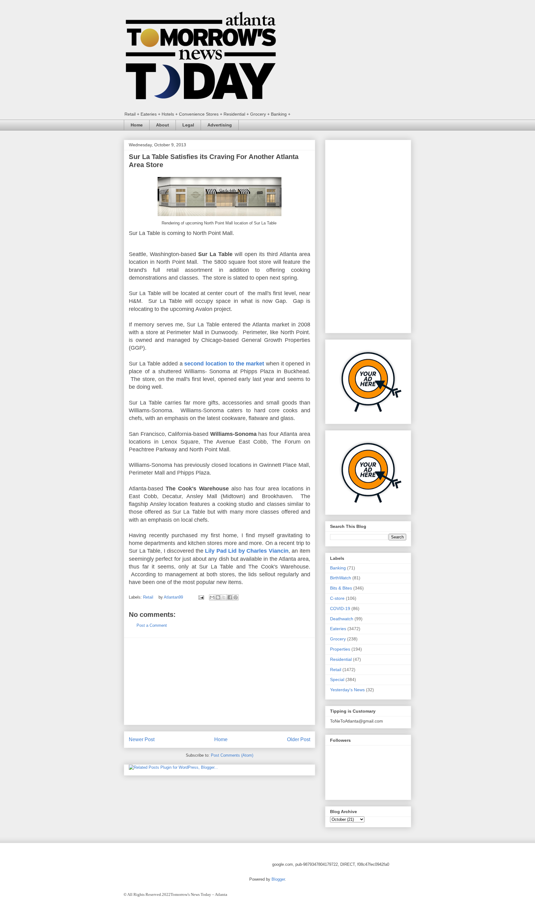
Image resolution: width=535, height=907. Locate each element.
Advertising (219, 124)
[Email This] (212, 597)
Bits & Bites (341, 588)
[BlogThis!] (218, 597)
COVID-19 (340, 608)
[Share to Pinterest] (236, 597)
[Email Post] (200, 597)
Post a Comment (152, 625)
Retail (148, 597)
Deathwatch (341, 618)
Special (337, 679)
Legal (188, 124)
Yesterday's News (347, 689)
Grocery (338, 638)
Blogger (278, 879)
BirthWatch (340, 577)
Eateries (338, 628)
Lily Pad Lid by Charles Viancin (247, 551)
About (162, 124)
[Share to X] (224, 597)
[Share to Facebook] (230, 597)
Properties (340, 649)
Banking (338, 567)
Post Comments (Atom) (232, 755)
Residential (341, 659)
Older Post (298, 739)
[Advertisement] (219, 681)
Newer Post (141, 739)
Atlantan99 (174, 597)
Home (137, 124)
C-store (337, 598)
